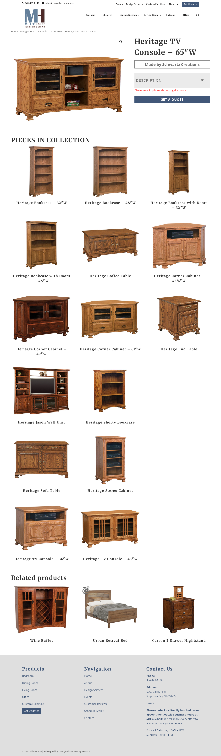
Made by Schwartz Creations (172, 64)
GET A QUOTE (172, 99)
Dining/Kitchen (128, 15)
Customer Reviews (95, 704)
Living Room (151, 15)
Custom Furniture (156, 4)
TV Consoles (56, 31)
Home (14, 31)
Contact (89, 718)
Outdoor (170, 15)
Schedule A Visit (94, 711)
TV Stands (41, 31)
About (172, 4)
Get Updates (190, 4)
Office (185, 15)
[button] (121, 42)
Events (119, 4)
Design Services (134, 4)
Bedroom (90, 15)
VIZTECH (86, 751)
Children (107, 15)
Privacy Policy (51, 751)
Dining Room (30, 683)
